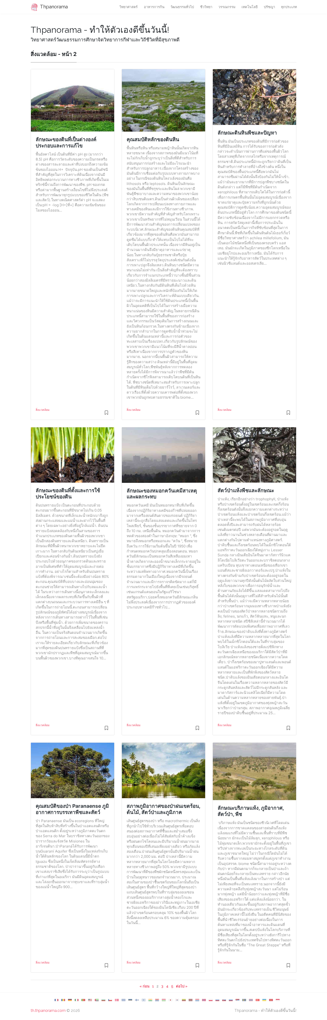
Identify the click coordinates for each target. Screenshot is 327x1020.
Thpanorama (53, 7)
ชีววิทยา (206, 7)
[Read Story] (106, 414)
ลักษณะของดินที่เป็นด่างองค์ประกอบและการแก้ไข (66, 142)
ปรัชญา (269, 7)
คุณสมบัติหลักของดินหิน (153, 139)
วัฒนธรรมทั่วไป (182, 7)
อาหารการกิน (154, 7)
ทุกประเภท (289, 7)
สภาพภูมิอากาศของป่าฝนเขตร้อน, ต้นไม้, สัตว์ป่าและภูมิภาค (163, 809)
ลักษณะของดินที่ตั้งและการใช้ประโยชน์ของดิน (68, 493)
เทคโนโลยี (250, 7)
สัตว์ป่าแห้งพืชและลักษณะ (246, 490)
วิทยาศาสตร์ (128, 7)
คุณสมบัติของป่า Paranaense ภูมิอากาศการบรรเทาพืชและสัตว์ (72, 809)
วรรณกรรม (226, 7)
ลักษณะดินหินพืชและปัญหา (247, 133)
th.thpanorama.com (48, 1010)
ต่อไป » (181, 986)
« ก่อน (144, 986)
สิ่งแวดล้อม (43, 410)
